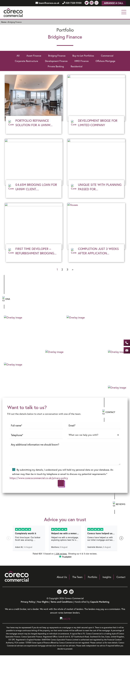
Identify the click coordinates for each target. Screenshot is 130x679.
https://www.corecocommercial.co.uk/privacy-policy (39, 478)
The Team (77, 577)
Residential (76, 66)
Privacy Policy (28, 601)
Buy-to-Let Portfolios (83, 55)
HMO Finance (82, 61)
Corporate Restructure (26, 61)
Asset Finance (33, 55)
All (18, 55)
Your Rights (43, 601)
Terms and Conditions (62, 601)
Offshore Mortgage (105, 61)
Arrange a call (113, 3)
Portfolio (92, 577)
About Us (62, 577)
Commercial (107, 55)
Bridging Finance (56, 55)
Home (3, 22)
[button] (93, 436)
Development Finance (56, 61)
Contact (121, 577)
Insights (107, 577)
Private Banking (56, 66)
